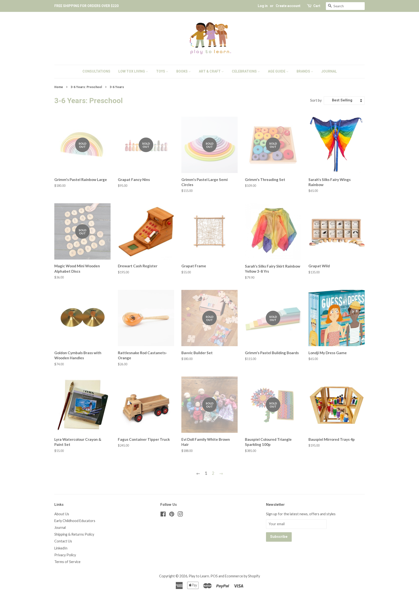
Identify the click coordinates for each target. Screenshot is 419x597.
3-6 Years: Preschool (86, 87)
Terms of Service (67, 562)
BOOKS (182, 71)
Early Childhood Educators (74, 521)
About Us (61, 514)
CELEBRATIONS (245, 71)
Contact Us (63, 541)
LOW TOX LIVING (132, 71)
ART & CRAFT (210, 71)
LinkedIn (60, 548)
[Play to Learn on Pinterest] (171, 515)
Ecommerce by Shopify (242, 576)
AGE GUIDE (277, 71)
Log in (263, 6)
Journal (60, 527)
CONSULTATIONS (96, 71)
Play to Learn (199, 576)
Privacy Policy (65, 555)
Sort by (316, 100)
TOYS (161, 71)
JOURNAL (329, 71)
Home (58, 87)
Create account (288, 6)
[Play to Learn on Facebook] (163, 515)
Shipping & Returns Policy (74, 534)
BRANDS (304, 71)
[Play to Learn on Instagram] (180, 515)
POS (214, 576)
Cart (316, 6)
